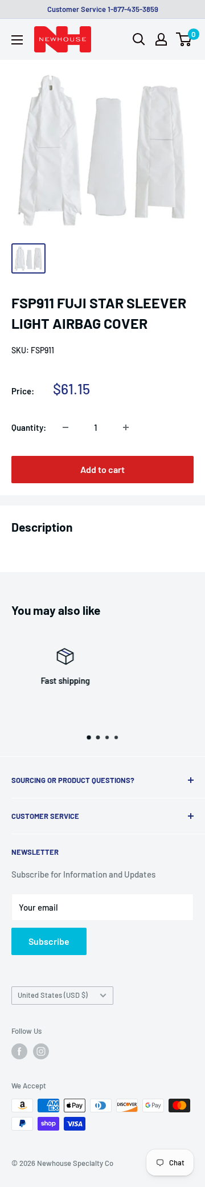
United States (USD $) (53, 995)
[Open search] (139, 39)
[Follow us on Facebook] (19, 1051)
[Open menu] (17, 39)
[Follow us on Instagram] (41, 1051)
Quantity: (28, 427)
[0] (184, 39)
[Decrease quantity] (65, 427)
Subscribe (48, 941)
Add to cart (102, 469)
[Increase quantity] (126, 427)
